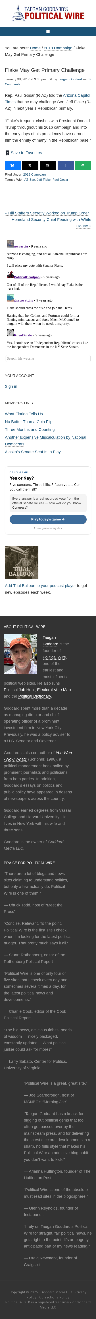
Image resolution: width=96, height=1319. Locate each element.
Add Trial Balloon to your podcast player (40, 585)
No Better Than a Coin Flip (28, 421)
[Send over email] (83, 165)
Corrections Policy (54, 1297)
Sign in (11, 386)
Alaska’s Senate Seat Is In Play (33, 452)
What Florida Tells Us (24, 414)
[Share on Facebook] (65, 165)
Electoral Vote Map (54, 690)
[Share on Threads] (48, 165)
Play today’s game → (48, 519)
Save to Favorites (26, 153)
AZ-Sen (29, 179)
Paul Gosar (60, 179)
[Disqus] (48, 294)
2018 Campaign (34, 174)
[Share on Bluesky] (13, 165)
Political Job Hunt (19, 690)
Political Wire (54, 657)
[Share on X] (30, 165)
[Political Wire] (48, 13)
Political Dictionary (34, 696)
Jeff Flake (44, 179)
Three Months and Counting (30, 429)
